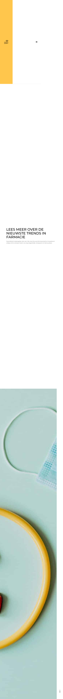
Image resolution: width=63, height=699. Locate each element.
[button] (36, 42)
